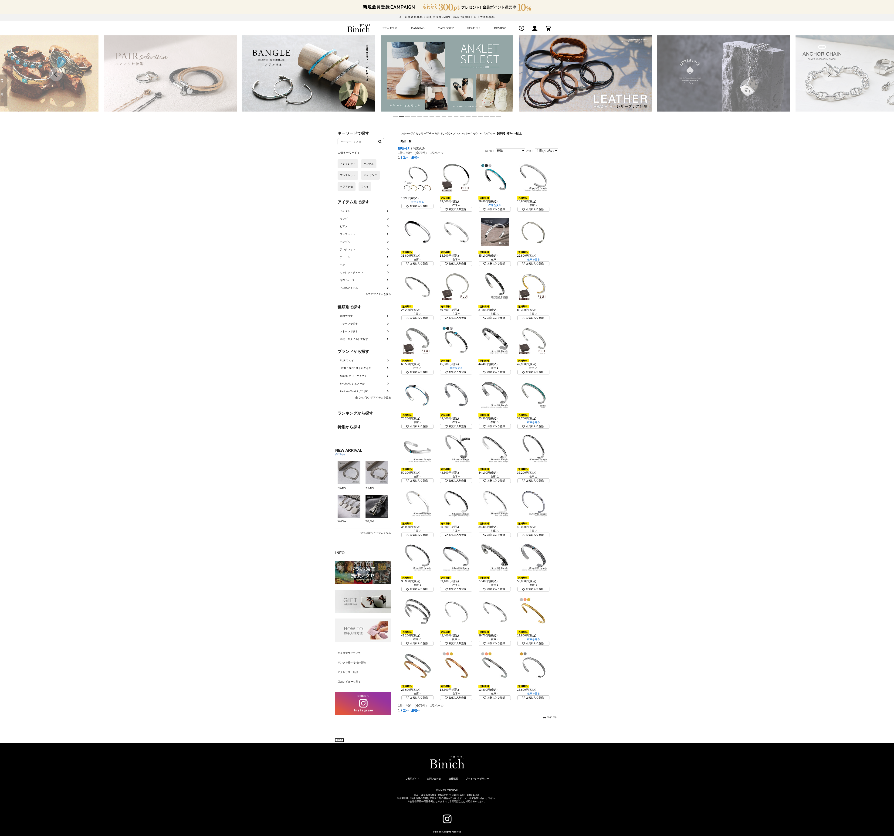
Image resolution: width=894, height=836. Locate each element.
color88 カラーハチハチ (353, 375)
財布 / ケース (347, 280)
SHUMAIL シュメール (352, 383)
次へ (406, 157)
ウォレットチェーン (351, 272)
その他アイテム (349, 287)
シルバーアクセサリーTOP (415, 133)
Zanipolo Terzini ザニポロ (354, 391)
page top (551, 717)
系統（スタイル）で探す (354, 339)
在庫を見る (417, 202)
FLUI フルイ (347, 360)
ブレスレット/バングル (466, 133)
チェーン (345, 257)
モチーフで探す (349, 323)
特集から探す (349, 427)
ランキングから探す (355, 413)
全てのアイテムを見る (378, 294)
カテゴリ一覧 (442, 133)
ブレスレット (347, 234)
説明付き (404, 148)
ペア (342, 264)
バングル (345, 241)
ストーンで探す (349, 331)
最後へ (415, 157)
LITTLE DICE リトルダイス (355, 368)
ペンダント (346, 211)
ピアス (344, 226)
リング (344, 218)
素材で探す (346, 316)
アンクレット (347, 249)
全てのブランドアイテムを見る (373, 397)
